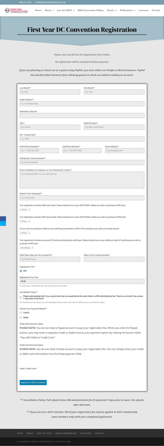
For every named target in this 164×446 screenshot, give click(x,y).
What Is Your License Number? (97, 255)
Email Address (112, 146)
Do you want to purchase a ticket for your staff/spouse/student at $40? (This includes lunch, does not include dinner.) (69, 229)
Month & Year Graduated (31, 193)
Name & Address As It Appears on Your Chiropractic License (45, 170)
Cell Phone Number (71, 146)
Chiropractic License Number (32, 158)
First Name (89, 88)
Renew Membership (66, 433)
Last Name (25, 88)
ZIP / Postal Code (28, 135)
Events (110, 11)
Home (38, 11)
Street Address (26, 100)
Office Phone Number (29, 146)
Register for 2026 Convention (33, 382)
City (22, 123)
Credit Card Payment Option (31, 324)
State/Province (91, 123)
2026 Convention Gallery (91, 11)
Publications (126, 11)
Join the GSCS (64, 11)
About (48, 11)
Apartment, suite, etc (28, 111)
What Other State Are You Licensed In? (36, 255)
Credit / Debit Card (28, 369)
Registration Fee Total (29, 277)
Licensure (144, 11)
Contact (156, 11)
